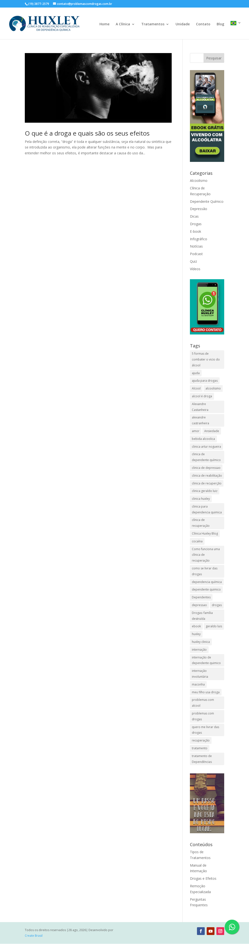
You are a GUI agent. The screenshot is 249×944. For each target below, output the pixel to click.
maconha (198, 684)
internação (199, 650)
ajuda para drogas (205, 381)
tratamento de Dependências (202, 759)
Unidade (183, 24)
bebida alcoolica (203, 439)
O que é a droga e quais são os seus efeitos (87, 133)
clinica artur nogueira (206, 446)
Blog (220, 24)
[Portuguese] (236, 30)
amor (195, 431)
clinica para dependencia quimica (207, 509)
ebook (196, 626)
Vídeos (195, 269)
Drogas (196, 224)
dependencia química (207, 582)
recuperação (201, 740)
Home (104, 24)
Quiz (193, 261)
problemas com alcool (203, 703)
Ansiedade (211, 431)
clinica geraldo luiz (204, 491)
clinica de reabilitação (207, 475)
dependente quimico (206, 589)
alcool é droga (202, 396)
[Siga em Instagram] (220, 931)
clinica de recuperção (207, 483)
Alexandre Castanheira (200, 407)
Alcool (196, 388)
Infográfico (198, 239)
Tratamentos (152, 24)
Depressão (198, 208)
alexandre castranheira (200, 420)
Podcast (196, 253)
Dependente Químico (206, 201)
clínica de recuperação (201, 523)
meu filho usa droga (206, 692)
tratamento (199, 748)
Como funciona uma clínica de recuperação (206, 555)
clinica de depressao (206, 468)
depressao (199, 605)
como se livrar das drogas (204, 571)
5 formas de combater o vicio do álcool (206, 359)
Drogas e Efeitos (203, 878)
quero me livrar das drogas (205, 730)
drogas (217, 605)
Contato (203, 24)
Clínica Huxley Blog (205, 533)
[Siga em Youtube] (210, 931)
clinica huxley (201, 499)
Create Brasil (34, 936)
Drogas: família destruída (202, 616)
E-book (195, 231)
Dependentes (201, 597)
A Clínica (123, 24)
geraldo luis (214, 626)
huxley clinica (201, 642)
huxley (196, 634)
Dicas (194, 216)
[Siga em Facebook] (201, 931)
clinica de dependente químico (206, 457)
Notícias (196, 246)
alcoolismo (213, 388)
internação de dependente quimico (206, 660)
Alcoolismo (198, 180)
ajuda (196, 373)
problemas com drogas (203, 716)
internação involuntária (200, 674)
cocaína (197, 541)
